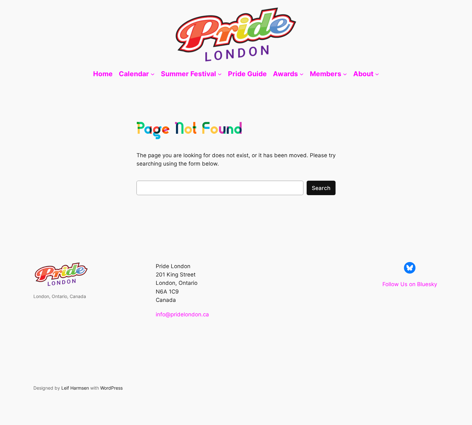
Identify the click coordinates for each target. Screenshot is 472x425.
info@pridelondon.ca (182, 314)
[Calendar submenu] (152, 74)
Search (321, 188)
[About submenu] (377, 74)
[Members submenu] (345, 74)
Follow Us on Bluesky (409, 284)
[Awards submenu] (301, 74)
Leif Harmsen (75, 388)
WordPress (111, 388)
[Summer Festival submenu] (220, 74)
